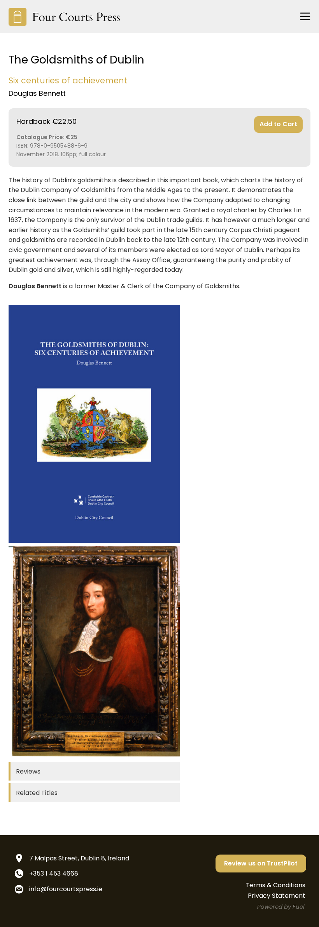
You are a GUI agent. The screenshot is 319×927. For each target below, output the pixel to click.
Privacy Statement (276, 895)
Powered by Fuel (281, 906)
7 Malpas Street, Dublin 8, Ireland (79, 858)
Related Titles (37, 792)
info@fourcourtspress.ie (65, 889)
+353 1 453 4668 (53, 873)
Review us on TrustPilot (261, 863)
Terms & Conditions (275, 885)
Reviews (28, 771)
